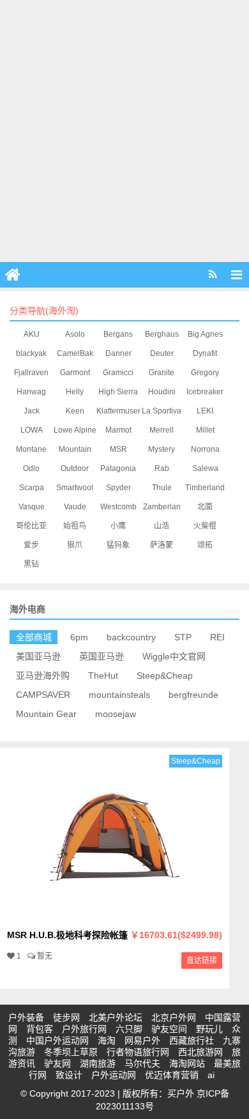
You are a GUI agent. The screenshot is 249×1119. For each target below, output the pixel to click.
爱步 (31, 545)
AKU (32, 334)
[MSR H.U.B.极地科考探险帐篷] (114, 915)
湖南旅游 (98, 1063)
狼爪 (74, 545)
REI (217, 637)
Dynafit (205, 353)
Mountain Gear (46, 714)
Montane (31, 449)
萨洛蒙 (161, 545)
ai (211, 1075)
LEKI (205, 410)
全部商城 (34, 637)
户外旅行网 (84, 1029)
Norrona (205, 449)
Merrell (161, 430)
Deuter (162, 353)
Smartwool (74, 487)
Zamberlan (162, 506)
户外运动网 (113, 1075)
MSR (118, 449)
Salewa (205, 468)
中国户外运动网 (57, 1040)
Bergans (118, 334)
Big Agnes (205, 334)
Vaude (75, 506)
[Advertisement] (124, 131)
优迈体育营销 (172, 1075)
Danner (118, 353)
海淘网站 (187, 1063)
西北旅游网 (200, 1052)
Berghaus (162, 334)
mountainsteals (119, 695)
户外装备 (26, 1017)
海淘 (107, 1040)
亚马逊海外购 (43, 675)
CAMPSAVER (43, 695)
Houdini (162, 391)
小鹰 (118, 525)
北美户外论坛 (115, 1017)
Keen (75, 410)
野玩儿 (209, 1029)
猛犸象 (118, 545)
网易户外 (142, 1040)
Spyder (118, 487)
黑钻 (31, 564)
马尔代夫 (142, 1063)
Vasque (32, 506)
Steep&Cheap (165, 675)
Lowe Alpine (75, 430)
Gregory (205, 372)
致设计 (69, 1075)
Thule (162, 487)
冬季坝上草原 (71, 1052)
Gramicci (118, 372)
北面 (205, 506)
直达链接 (201, 960)
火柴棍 (204, 525)
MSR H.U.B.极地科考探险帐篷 (114, 935)
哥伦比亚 (31, 525)
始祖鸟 (74, 525)
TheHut (103, 675)
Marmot (118, 430)
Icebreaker (204, 391)
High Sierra (118, 391)
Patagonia (118, 468)
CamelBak (75, 353)
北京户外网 (173, 1017)
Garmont (75, 372)
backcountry (131, 637)
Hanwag (31, 391)
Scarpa (31, 487)
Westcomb (118, 506)
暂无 (44, 956)
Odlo (31, 468)
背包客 (39, 1029)
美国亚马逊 (38, 656)
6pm (79, 637)
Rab (162, 468)
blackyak (31, 353)
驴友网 (57, 1063)
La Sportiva (161, 410)
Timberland (205, 487)
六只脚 (129, 1029)
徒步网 (66, 1017)
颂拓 (205, 545)
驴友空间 (169, 1029)
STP (183, 637)
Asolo (75, 334)
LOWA (31, 430)
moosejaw (115, 714)
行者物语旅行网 (138, 1052)
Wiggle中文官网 (174, 656)
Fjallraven (31, 372)
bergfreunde (193, 695)
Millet (205, 430)
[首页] (13, 275)
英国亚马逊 (101, 656)
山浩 (161, 525)
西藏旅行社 (191, 1040)
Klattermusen (119, 410)
